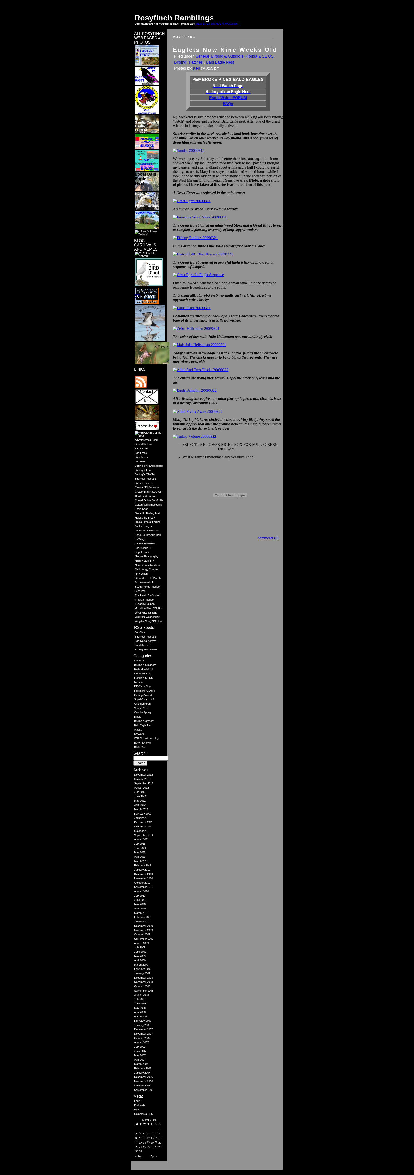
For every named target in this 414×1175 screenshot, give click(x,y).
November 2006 (143, 1081)
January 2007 (142, 1072)
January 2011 (142, 869)
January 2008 (142, 1025)
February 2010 (142, 917)
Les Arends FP (143, 547)
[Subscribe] (141, 386)
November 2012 (143, 774)
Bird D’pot (139, 746)
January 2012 (142, 817)
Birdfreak (140, 461)
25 (144, 1147)
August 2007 (141, 1042)
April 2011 (139, 856)
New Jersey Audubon (147, 565)
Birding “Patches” (144, 721)
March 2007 (141, 1064)
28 (156, 1147)
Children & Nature (145, 496)
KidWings (140, 539)
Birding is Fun (143, 470)
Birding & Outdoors (145, 664)
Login (137, 1100)
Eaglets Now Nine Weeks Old (225, 50)
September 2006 (143, 1089)
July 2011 (139, 843)
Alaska (138, 729)
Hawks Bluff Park (145, 517)
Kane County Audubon (148, 534)
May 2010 (140, 904)
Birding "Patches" (189, 62)
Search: (140, 753)
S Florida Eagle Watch (148, 578)
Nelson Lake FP (144, 560)
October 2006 (142, 1085)
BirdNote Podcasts (146, 478)
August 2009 (141, 943)
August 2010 (141, 891)
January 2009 (142, 973)
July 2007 (139, 1046)
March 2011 (141, 861)
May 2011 (139, 852)
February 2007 (142, 1068)
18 (144, 1142)
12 (148, 1138)
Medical (138, 682)
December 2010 (143, 874)
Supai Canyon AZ (144, 699)
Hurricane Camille (144, 690)
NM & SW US (142, 673)
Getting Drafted (143, 695)
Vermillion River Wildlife (148, 608)
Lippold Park (142, 552)
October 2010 (142, 882)
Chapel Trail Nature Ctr (148, 491)
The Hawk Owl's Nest (147, 595)
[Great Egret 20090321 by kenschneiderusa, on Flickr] (192, 201)
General (139, 660)
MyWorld (139, 733)
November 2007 (143, 1033)
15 (159, 1138)
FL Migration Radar (146, 649)
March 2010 (141, 912)
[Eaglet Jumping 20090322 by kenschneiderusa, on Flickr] (195, 390)
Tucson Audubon (145, 603)
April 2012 (140, 804)
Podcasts (139, 1105)
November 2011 (143, 826)
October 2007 (142, 1038)
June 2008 (140, 1003)
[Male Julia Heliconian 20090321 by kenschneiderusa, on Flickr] (199, 345)
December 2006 (143, 1076)
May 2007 (140, 1055)
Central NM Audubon (147, 487)
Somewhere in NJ (145, 582)
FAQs (228, 104)
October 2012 (142, 779)
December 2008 (143, 977)
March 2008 (141, 1016)
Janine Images (143, 526)
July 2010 (139, 895)
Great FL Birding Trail (147, 513)
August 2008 (141, 994)
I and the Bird (142, 645)
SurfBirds (140, 591)
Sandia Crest (141, 708)
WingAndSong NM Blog (148, 621)
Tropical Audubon (145, 599)
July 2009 (139, 947)
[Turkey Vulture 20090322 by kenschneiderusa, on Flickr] (194, 436)
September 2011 (143, 835)
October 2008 (142, 986)
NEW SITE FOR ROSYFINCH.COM (217, 23)
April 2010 (140, 908)
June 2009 (140, 951)
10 (140, 1138)
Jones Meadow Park (147, 530)
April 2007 (140, 1059)
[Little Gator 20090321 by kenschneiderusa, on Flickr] (192, 308)
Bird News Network (146, 640)
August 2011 (141, 839)
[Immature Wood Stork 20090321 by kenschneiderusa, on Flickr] (200, 217)
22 (159, 1142)
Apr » (154, 1156)
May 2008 (140, 1007)
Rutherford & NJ (143, 669)
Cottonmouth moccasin (148, 504)
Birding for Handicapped (149, 465)
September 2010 (143, 887)
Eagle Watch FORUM (228, 98)
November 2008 (143, 981)
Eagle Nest (141, 509)
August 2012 (141, 787)
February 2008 (142, 1020)
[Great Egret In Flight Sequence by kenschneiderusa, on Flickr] (198, 275)
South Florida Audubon (148, 586)
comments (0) (268, 538)
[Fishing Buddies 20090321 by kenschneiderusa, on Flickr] (195, 238)
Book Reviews (142, 742)
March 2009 (141, 964)
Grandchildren (142, 703)
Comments (143, 1113)
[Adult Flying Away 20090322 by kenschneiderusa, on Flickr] (197, 411)
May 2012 (140, 800)
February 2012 (142, 813)
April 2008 (140, 1012)
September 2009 (143, 938)
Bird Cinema (142, 448)
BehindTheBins (143, 444)
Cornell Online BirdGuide (149, 500)
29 (159, 1147)
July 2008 (139, 999)
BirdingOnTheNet (145, 474)
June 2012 (140, 796)
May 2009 (140, 956)
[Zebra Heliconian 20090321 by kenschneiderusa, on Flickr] (196, 328)
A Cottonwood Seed (146, 439)
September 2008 (143, 990)
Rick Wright (141, 573)
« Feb (138, 1156)
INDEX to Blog (142, 686)
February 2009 (142, 969)
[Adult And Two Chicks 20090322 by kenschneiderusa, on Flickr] (201, 370)
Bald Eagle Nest (143, 725)
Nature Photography (146, 556)
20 (152, 1142)
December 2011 (143, 822)
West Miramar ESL (146, 612)
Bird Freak (141, 452)
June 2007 (140, 1051)
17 (140, 1142)
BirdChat (140, 632)
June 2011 (140, 848)
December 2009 (143, 925)
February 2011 (142, 865)
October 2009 (142, 934)
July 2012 (139, 792)
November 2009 (143, 930)
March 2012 (141, 809)
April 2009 (140, 960)
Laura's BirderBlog (145, 543)
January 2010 (142, 921)
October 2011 (142, 830)
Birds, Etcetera (143, 483)
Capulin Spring (142, 712)
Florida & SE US (143, 677)
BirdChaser (141, 457)
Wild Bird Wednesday (147, 616)
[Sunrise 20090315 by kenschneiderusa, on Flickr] (188, 150)
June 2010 (140, 899)
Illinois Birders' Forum (147, 521)
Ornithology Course (146, 569)
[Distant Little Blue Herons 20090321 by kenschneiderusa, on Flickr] (203, 254)
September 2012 (143, 783)
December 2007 (143, 1029)
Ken (196, 68)
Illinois (137, 716)
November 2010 (143, 878)
